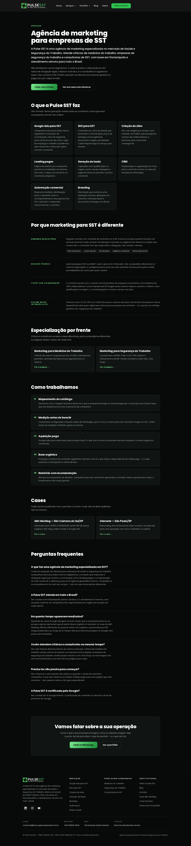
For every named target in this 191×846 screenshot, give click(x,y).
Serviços (70, 5)
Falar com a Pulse (44, 87)
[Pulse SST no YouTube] (39, 808)
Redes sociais (75, 810)
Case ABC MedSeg (147, 796)
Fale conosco (121, 6)
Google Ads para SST (78, 783)
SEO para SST (75, 788)
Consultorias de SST (113, 792)
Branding (73, 801)
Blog (96, 5)
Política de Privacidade (149, 805)
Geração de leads (77, 796)
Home (59, 5)
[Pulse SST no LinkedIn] (25, 808)
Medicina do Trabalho (114, 783)
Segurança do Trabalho (115, 788)
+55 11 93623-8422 (71, 825)
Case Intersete (146, 801)
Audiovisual (74, 805)
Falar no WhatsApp (83, 745)
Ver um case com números (77, 87)
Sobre (105, 5)
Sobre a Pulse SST (147, 783)
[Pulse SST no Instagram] (32, 808)
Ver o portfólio (110, 745)
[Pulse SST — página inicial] (33, 5)
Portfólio (84, 5)
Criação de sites (76, 792)
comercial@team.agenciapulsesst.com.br (41, 825)
